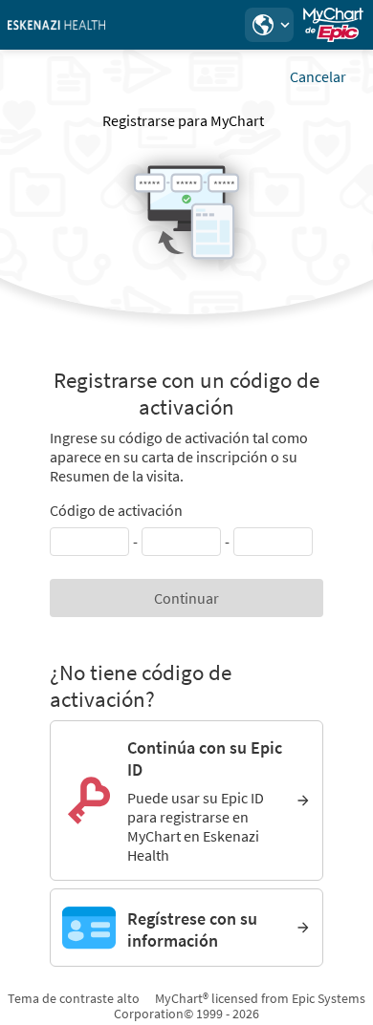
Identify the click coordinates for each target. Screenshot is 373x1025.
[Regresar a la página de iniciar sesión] (66, 25)
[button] (269, 25)
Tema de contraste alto (74, 998)
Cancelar (318, 76)
